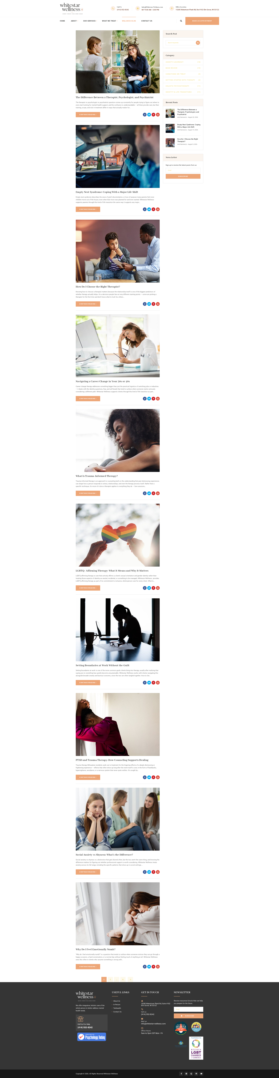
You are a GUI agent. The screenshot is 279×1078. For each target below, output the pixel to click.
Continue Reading (87, 114)
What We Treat (109, 21)
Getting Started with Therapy (183, 80)
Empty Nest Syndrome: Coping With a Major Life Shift (107, 192)
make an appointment (202, 21)
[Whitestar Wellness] (71, 8)
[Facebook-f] (181, 1074)
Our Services (89, 21)
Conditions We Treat (183, 74)
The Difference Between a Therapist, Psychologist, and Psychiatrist (115, 97)
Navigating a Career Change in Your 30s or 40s (103, 381)
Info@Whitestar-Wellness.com (152, 7)
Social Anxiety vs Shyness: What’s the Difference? (104, 854)
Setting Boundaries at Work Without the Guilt (102, 665)
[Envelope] (201, 1074)
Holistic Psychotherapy (183, 86)
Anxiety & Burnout (183, 62)
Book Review (183, 68)
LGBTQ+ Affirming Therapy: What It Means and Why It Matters (112, 570)
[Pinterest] (153, 114)
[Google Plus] (158, 114)
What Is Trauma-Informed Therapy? (97, 476)
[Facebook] (145, 114)
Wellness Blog (129, 21)
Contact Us (146, 21)
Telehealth (117, 1008)
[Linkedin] (186, 1074)
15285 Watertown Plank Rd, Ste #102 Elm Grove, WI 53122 (197, 10)
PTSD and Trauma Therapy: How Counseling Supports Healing (112, 760)
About (74, 21)
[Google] (191, 1074)
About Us (116, 1001)
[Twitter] (149, 114)
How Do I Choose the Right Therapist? (98, 286)
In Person (116, 1005)
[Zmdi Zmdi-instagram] (196, 1074)
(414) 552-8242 (123, 10)
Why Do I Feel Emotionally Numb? (95, 949)
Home (62, 21)
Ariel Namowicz (182, 117)
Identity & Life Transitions (183, 92)
